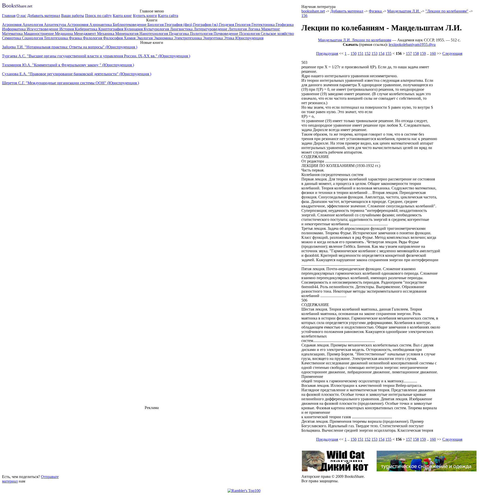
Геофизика (285, 24)
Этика (229, 38)
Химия (130, 38)
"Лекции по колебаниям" (446, 11)
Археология (33, 24)
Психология (250, 33)
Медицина (64, 33)
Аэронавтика (101, 24)
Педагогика (179, 33)
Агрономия (12, 24)
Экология (145, 38)
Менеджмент (85, 33)
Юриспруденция (249, 38)
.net (17, 6)
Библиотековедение (130, 24)
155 (388, 53)
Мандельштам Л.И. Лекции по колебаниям (354, 40)
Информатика (14, 29)
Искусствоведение (43, 29)
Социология (33, 38)
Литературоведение (211, 29)
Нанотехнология (154, 33)
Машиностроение (39, 33)
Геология (243, 24)
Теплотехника (56, 38)
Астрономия (78, 24)
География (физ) (179, 24)
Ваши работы (72, 15)
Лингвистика (182, 29)
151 (360, 53)
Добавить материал (43, 15)
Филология (93, 38)
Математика (13, 33)
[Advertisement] (152, 441)
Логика (254, 29)
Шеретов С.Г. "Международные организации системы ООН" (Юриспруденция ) (70, 83)
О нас (21, 15)
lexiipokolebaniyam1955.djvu (412, 44)
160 (433, 53)
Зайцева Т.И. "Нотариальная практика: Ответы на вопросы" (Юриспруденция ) (69, 47)
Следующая (452, 53)
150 (354, 53)
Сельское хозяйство (277, 33)
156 (304, 15)
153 (374, 53)
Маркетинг (270, 29)
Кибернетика (86, 29)
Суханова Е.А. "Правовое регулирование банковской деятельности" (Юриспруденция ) (76, 74)
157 (409, 53)
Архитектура (55, 24)
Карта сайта (168, 15)
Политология (202, 33)
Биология (156, 24)
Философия (113, 38)
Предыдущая (327, 53)
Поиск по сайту (98, 15)
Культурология (157, 29)
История (67, 29)
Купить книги (145, 15)
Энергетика (213, 38)
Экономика (164, 38)
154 (381, 53)
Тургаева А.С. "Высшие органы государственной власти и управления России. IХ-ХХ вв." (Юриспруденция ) (96, 56)
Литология (238, 29)
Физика (76, 38)
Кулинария (134, 29)
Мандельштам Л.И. (404, 11)
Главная (8, 15)
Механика (106, 33)
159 (423, 53)
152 (367, 53)
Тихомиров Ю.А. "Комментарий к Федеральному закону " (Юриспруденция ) (68, 65)
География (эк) (206, 24)
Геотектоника (263, 24)
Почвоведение (226, 33)
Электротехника (188, 38)
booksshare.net (313, 11)
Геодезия (227, 24)
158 (416, 53)
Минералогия (127, 33)
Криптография (111, 29)
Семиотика (12, 38)
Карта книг (122, 15)
